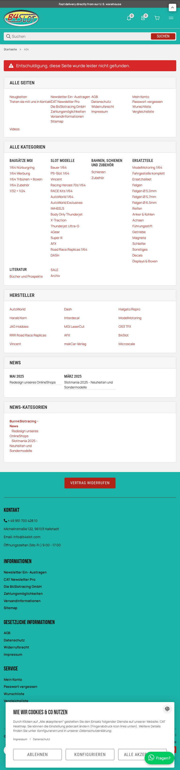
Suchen (163, 36)
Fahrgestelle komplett (148, 173)
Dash (68, 309)
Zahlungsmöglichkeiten (23, 593)
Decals (137, 255)
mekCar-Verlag (75, 344)
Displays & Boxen (145, 261)
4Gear (55, 232)
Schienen (98, 172)
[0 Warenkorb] (157, 18)
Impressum (13, 654)
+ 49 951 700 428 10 (23, 520)
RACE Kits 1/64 (61, 191)
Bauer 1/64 (59, 167)
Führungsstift (142, 226)
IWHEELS (57, 208)
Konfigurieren (90, 754)
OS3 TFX (125, 326)
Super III (56, 237)
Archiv (55, 275)
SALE (54, 270)
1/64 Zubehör (19, 185)
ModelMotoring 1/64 (147, 167)
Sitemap (10, 608)
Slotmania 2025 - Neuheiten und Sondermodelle (88, 384)
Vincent (56, 179)
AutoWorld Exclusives (66, 202)
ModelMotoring (130, 318)
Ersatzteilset (142, 179)
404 (26, 49)
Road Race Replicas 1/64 (69, 249)
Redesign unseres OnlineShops (33, 382)
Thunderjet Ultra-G (65, 226)
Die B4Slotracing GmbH (22, 586)
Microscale (127, 344)
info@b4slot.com (26, 537)
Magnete (139, 237)
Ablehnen (37, 754)
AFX (53, 243)
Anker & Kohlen (143, 214)
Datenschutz (14, 640)
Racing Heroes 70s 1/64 (68, 185)
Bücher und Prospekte (26, 276)
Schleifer (139, 243)
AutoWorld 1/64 (62, 196)
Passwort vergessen (20, 686)
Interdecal (71, 318)
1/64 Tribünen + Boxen (26, 179)
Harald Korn (18, 318)
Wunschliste (14, 694)
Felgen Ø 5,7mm (144, 196)
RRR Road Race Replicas (28, 335)
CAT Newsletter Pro (19, 579)
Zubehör (97, 177)
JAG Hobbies (19, 326)
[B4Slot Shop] (21, 17)
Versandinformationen (22, 601)
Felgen (137, 185)
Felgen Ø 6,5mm (144, 202)
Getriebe (139, 232)
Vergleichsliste (16, 701)
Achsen (138, 220)
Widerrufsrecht (16, 647)
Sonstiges (139, 249)
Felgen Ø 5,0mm (144, 191)
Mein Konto (13, 679)
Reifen (137, 208)
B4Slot (124, 335)
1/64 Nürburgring (22, 167)
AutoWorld (17, 309)
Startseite (10, 49)
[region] (90, 49)
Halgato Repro (129, 309)
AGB (7, 633)
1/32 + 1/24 (17, 191)
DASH (55, 255)
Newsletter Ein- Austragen (25, 572)
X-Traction (58, 220)
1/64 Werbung (20, 173)
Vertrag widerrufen (90, 483)
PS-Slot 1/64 (60, 173)
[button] (172, 7)
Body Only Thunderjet (67, 214)
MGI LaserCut (74, 326)
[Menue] (171, 18)
